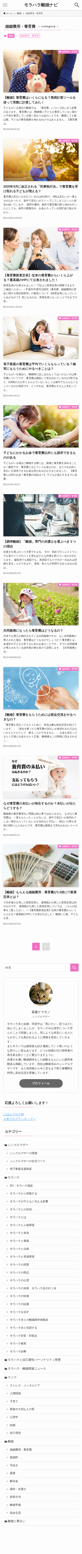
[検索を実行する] (74, 968)
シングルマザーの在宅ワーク (27, 1161)
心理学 (14, 1417)
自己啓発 (15, 1432)
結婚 (12, 1425)
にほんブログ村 (13, 1114)
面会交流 (15, 1512)
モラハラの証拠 (19, 1304)
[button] (77, 5)
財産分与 (15, 1496)
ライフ (12, 1377)
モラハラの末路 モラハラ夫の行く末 (33, 1288)
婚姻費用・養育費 (21, 1449)
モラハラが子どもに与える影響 (29, 1201)
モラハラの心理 (19, 1280)
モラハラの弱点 (19, 1272)
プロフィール (41, 1083)
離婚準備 (15, 1504)
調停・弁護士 (18, 1489)
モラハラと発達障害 (22, 1256)
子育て (14, 1401)
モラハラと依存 (19, 1232)
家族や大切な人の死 (22, 1409)
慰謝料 (14, 1457)
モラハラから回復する (23, 1193)
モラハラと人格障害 (22, 1225)
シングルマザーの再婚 (23, 1153)
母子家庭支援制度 (21, 1168)
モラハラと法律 (19, 1248)
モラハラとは (18, 1217)
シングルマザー (18, 1145)
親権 (12, 1473)
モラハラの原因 (19, 1264)
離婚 (11, 35)
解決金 (14, 1481)
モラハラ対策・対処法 (23, 1335)
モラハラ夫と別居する (23, 1327)
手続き (14, 1465)
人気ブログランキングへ (19, 1119)
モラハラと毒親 (19, 1240)
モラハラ (14, 1177)
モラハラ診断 (18, 1351)
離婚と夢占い (16, 1521)
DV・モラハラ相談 (21, 1185)
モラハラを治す (19, 1312)
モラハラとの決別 (21, 1209)
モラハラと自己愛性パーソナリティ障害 (34, 1359)
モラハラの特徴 (19, 1296)
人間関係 (15, 1393)
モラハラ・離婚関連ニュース (27, 1368)
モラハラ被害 (18, 1343)
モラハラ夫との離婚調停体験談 (29, 1319)
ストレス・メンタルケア (25, 1385)
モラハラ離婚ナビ (41, 5)
